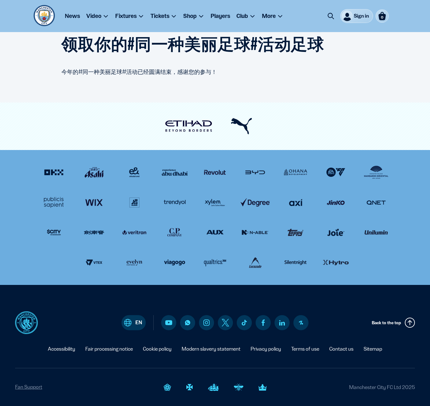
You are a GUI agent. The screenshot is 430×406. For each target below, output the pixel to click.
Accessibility (61, 349)
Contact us (341, 349)
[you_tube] (168, 322)
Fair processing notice (109, 349)
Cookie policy (157, 349)
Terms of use (305, 349)
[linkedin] (282, 322)
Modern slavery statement (211, 349)
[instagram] (206, 323)
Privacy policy (266, 349)
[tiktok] (244, 322)
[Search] (331, 16)
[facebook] (263, 323)
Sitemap (373, 349)
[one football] (301, 322)
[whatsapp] (187, 323)
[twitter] (225, 322)
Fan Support (28, 387)
